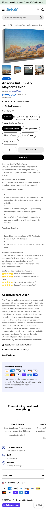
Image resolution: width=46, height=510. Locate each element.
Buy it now (23, 157)
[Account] (38, 9)
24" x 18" (7, 117)
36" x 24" (20, 117)
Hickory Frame (10, 135)
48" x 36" (33, 117)
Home (4, 25)
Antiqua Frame (31, 128)
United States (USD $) (14, 483)
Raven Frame (27, 135)
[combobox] (23, 17)
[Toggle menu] (3, 9)
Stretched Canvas (11, 128)
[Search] (40, 17)
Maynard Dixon (15, 91)
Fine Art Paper (10, 142)
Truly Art (11, 500)
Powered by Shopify (24, 500)
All (11, 25)
